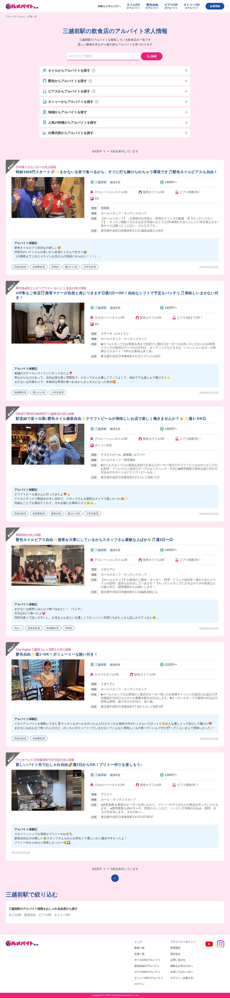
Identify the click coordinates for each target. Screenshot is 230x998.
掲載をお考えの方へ (109, 6)
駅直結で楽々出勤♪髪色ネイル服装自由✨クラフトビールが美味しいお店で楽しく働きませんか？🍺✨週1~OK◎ (111, 419)
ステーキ (106, 333)
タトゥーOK (62, 914)
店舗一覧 (139, 953)
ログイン (139, 983)
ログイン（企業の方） (183, 977)
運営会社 (175, 953)
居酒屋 (105, 208)
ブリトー (106, 794)
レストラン (121, 333)
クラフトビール (111, 454)
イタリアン (108, 569)
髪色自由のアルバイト (147, 965)
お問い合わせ (177, 959)
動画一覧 (139, 947)
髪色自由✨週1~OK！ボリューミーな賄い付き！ (57, 654)
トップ (138, 941)
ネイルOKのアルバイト (147, 959)
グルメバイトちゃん (15, 16)
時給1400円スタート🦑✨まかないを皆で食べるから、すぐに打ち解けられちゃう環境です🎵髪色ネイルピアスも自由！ (117, 172)
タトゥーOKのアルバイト (148, 977)
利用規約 (175, 947)
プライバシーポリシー (183, 941)
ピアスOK (45, 914)
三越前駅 (101, 182)
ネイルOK (15, 914)
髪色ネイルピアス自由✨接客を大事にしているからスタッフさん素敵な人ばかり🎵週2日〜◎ (94, 540)
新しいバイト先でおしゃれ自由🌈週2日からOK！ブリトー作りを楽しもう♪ (79, 765)
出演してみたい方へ (181, 971)
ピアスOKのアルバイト (147, 971)
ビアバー (139, 454)
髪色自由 (30, 914)
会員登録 (215, 6)
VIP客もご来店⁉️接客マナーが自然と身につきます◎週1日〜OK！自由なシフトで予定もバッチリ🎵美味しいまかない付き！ (117, 295)
